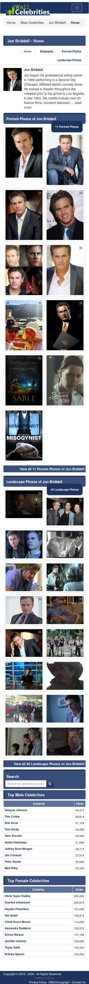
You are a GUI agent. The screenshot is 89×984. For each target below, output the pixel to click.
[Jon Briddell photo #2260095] (24, 544)
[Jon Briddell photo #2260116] (24, 215)
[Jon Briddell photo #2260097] (24, 152)
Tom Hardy (12, 829)
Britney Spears (14, 954)
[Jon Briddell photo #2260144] (65, 577)
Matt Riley (11, 868)
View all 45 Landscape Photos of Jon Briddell (49, 763)
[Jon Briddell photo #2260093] (24, 610)
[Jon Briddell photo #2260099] (24, 643)
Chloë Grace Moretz (18, 922)
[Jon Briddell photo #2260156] (24, 325)
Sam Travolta (13, 836)
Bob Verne (11, 823)
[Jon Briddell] (12, 79)
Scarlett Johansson (17, 902)
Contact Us (79, 982)
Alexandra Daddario (18, 928)
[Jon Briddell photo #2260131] (65, 270)
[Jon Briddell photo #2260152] (24, 435)
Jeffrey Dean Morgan (18, 849)
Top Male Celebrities (26, 794)
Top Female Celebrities (28, 880)
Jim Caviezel (13, 855)
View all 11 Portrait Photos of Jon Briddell (52, 469)
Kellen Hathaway (16, 842)
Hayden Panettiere (17, 909)
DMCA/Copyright (59, 982)
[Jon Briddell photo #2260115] (65, 643)
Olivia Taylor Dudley (18, 896)
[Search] (50, 783)
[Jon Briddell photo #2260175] (65, 675)
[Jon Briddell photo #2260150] (24, 675)
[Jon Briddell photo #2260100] (65, 741)
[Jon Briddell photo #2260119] (65, 511)
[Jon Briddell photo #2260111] (24, 577)
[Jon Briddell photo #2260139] (65, 325)
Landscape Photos (69, 60)
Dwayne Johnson (16, 810)
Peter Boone (13, 861)
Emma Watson (14, 934)
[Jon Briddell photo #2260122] (65, 544)
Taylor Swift (12, 947)
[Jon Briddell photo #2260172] (24, 708)
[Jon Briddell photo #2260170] (24, 504)
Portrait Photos (71, 51)
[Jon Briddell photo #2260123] (65, 708)
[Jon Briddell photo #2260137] (24, 741)
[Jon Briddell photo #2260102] (65, 160)
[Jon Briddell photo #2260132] (65, 610)
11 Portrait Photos (67, 127)
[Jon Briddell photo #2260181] (65, 380)
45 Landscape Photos (65, 489)
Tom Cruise (12, 816)
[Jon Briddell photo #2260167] (24, 380)
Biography (46, 51)
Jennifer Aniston (15, 941)
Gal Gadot (11, 915)
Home (27, 51)
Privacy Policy (37, 982)
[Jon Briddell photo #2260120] (24, 270)
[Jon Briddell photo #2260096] (65, 215)
